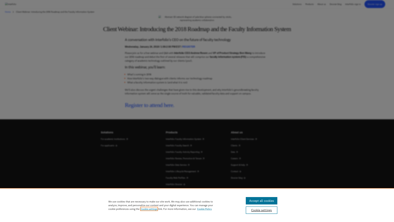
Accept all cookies (261, 201)
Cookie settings (149, 208)
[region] (197, 205)
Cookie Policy (204, 208)
